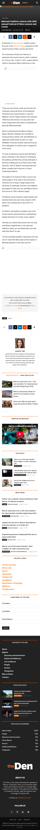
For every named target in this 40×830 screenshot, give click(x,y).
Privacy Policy (27, 825)
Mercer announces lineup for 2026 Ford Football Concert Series (24, 393)
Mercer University (17, 43)
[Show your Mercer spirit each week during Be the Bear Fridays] (7, 403)
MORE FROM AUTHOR (27, 375)
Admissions (26, 820)
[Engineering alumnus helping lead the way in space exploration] (7, 703)
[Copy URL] (29, 37)
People (4, 504)
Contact (5, 677)
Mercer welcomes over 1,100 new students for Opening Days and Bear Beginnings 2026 (25, 383)
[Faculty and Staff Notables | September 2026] (7, 694)
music (10, 318)
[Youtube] (28, 812)
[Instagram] (17, 812)
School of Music (19, 46)
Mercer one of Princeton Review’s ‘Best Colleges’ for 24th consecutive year (25, 461)
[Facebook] (11, 37)
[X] (15, 37)
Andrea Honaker (13, 504)
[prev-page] (3, 411)
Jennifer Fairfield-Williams (19, 551)
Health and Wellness (20, 475)
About (4, 649)
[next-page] (6, 411)
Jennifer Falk (7, 30)
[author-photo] (20, 348)
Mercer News (18, 466)
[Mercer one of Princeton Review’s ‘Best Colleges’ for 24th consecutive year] (7, 462)
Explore (5, 652)
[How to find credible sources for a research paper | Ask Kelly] (7, 483)
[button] (3, 3)
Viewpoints (17, 485)
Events (4, 571)
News (20, 820)
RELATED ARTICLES (12, 375)
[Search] (37, 3)
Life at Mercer (5, 18)
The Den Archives (9, 565)
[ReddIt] (25, 37)
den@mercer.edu (11, 305)
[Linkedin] (20, 37)
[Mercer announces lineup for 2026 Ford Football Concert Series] (7, 394)
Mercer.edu (6, 568)
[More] (34, 37)
